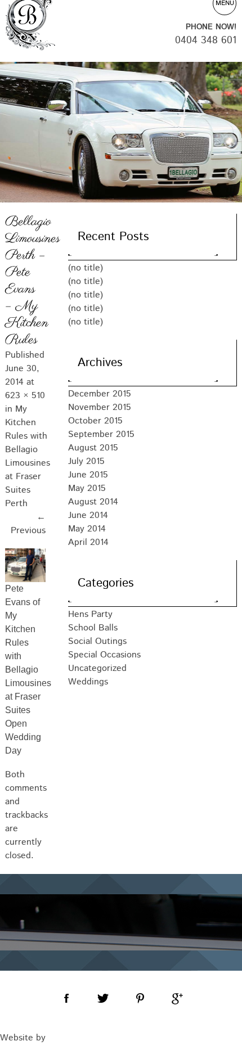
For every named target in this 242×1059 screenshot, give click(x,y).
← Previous (28, 524)
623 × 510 (25, 395)
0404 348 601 (205, 40)
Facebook (66, 999)
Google (176, 999)
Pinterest (139, 999)
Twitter (103, 999)
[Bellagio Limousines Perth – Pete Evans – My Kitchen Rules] (25, 565)
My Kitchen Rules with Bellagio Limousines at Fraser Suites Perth (27, 456)
